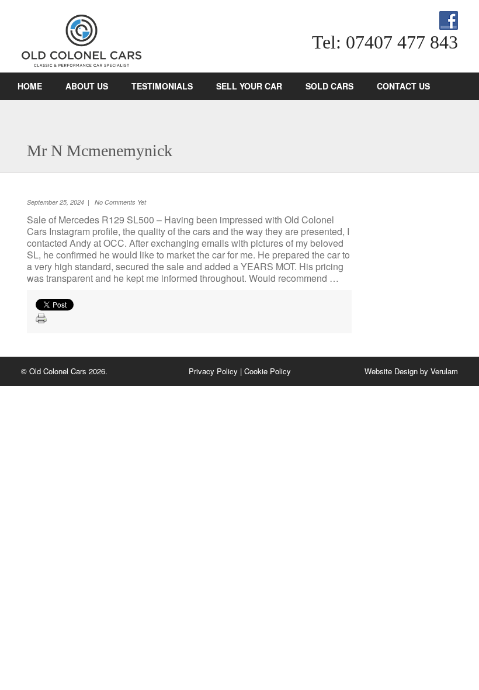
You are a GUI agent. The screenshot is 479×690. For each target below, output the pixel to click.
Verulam (444, 371)
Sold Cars (329, 86)
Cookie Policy (267, 371)
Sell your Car (249, 86)
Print (41, 319)
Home (30, 86)
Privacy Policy (213, 371)
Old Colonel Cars (143, 41)
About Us (86, 86)
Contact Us (403, 86)
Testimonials (162, 86)
